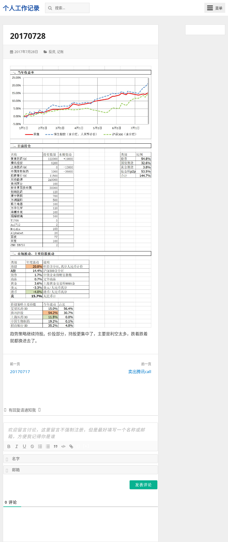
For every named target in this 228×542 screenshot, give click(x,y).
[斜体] (17, 446)
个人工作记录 (21, 8)
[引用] (56, 446)
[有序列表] (40, 446)
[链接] (71, 446)
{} (78, 446)
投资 (52, 51)
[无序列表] (48, 446)
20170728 (28, 36)
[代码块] (63, 446)
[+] (86, 446)
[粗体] (9, 446)
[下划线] (24, 446)
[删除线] (32, 446)
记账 (60, 51)
